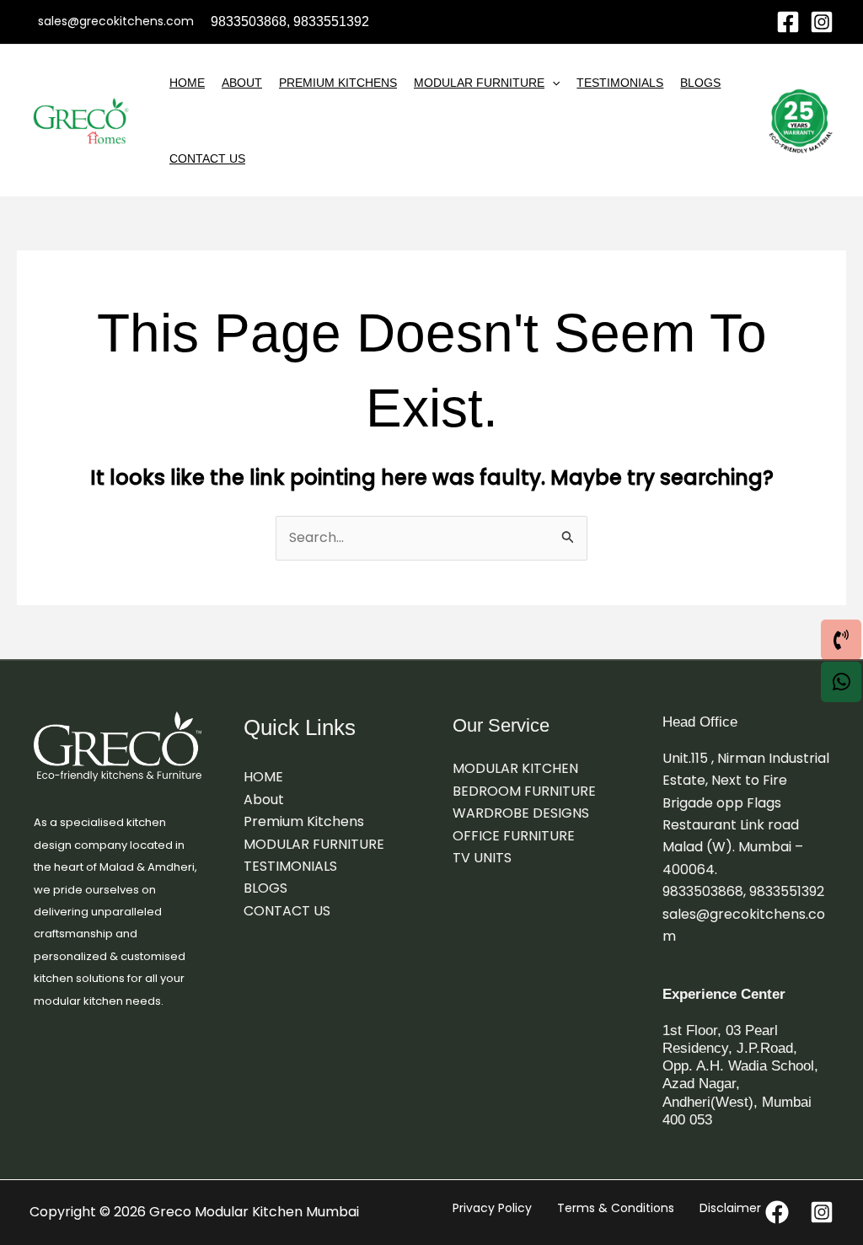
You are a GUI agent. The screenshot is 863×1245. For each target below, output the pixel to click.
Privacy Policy (492, 1207)
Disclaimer (730, 1207)
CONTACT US (207, 158)
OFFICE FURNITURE (514, 835)
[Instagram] (822, 22)
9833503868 (249, 21)
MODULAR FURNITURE (479, 82)
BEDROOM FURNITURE (524, 791)
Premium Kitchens (338, 82)
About (242, 82)
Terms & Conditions (615, 1207)
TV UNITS (482, 857)
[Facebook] (788, 22)
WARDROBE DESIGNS (521, 813)
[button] (552, 82)
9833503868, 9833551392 (743, 891)
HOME (187, 82)
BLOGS (700, 82)
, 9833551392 (328, 21)
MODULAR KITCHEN (515, 768)
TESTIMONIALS (619, 82)
